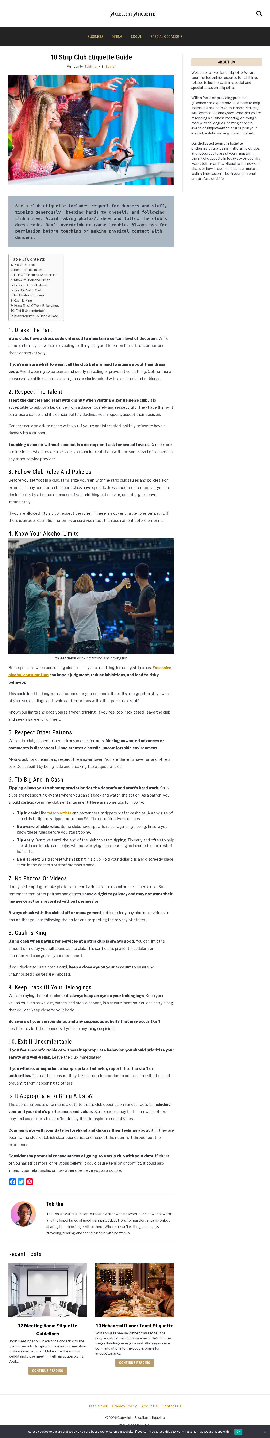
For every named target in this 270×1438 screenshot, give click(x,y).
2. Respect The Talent (26, 270)
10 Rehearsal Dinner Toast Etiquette (135, 1325)
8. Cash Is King (21, 301)
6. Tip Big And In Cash (26, 290)
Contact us (171, 1406)
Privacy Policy (124, 1406)
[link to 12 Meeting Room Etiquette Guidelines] (47, 1290)
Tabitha (90, 66)
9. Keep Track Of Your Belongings (35, 306)
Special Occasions (166, 36)
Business (95, 36)
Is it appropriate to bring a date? (35, 316)
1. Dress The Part (23, 265)
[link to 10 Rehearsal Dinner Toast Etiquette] (134, 1290)
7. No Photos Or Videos (28, 295)
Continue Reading (47, 1371)
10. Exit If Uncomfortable (28, 311)
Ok (238, 1431)
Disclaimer (98, 1406)
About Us (149, 1406)
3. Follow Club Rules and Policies (34, 275)
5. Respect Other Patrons (29, 285)
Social (136, 36)
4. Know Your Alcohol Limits (30, 280)
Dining (117, 36)
